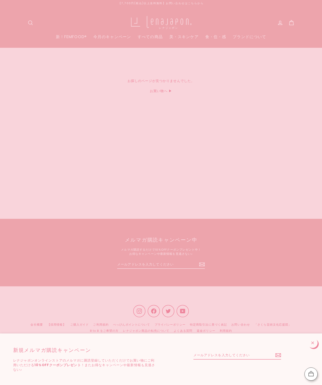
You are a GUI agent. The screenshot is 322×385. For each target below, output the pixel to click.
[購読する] (277, 355)
